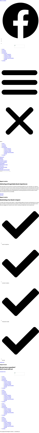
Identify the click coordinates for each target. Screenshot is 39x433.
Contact (3, 60)
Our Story (4, 50)
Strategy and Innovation (9, 58)
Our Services (4, 53)
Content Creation (7, 55)
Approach (4, 51)
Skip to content (3, 0)
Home (3, 49)
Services (1, 168)
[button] (19, 102)
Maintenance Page (4, 164)
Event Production (7, 54)
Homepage (2, 163)
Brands (5, 59)
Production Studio (7, 56)
